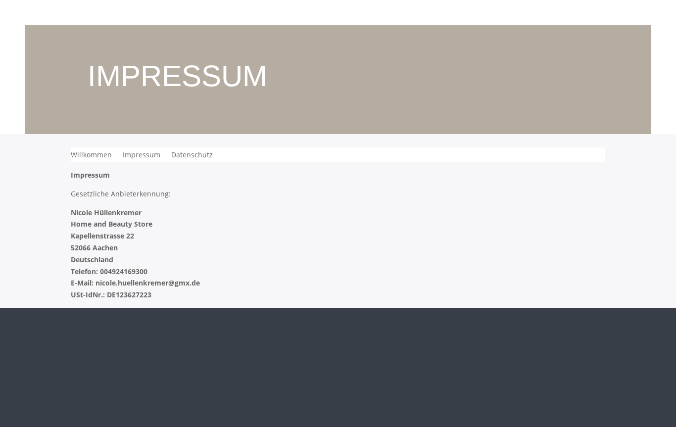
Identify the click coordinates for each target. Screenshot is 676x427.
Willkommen (91, 155)
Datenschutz (192, 155)
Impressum (141, 155)
